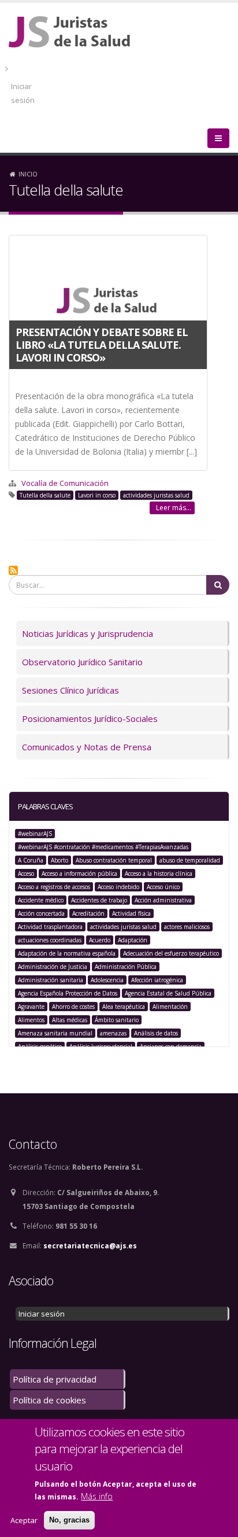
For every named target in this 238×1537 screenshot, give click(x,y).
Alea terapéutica (123, 1006)
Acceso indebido (118, 887)
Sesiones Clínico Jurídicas (70, 690)
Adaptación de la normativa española (67, 953)
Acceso (26, 873)
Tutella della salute (45, 495)
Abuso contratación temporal (114, 860)
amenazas (113, 1033)
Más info (97, 1496)
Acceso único (163, 887)
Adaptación (132, 940)
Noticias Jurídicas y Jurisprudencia (87, 633)
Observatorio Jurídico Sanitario (82, 662)
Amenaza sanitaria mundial (55, 1033)
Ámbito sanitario (117, 1020)
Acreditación (88, 913)
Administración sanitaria (50, 980)
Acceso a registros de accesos (54, 887)
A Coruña (30, 860)
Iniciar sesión (23, 93)
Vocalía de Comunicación (65, 483)
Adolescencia (107, 980)
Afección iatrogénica (157, 980)
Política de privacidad (54, 1379)
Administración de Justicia (52, 967)
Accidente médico (41, 900)
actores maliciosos (187, 927)
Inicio (28, 173)
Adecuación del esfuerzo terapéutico (171, 953)
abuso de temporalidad (189, 860)
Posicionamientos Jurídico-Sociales (90, 718)
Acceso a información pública (79, 873)
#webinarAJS (35, 834)
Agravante (31, 1006)
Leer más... (173, 508)
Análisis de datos (156, 1033)
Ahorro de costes (73, 1006)
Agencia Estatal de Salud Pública (168, 993)
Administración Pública (126, 967)
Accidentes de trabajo (99, 900)
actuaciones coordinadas (49, 940)
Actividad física (131, 913)
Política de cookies (49, 1400)
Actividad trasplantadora (50, 927)
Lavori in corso (97, 495)
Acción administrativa (163, 900)
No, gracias (69, 1520)
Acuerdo (99, 940)
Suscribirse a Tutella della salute (13, 570)
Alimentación (170, 1006)
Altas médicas (69, 1020)
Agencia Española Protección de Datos (67, 993)
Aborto (59, 860)
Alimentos (31, 1020)
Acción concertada (41, 913)
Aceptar (24, 1520)
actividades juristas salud (156, 495)
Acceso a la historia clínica (158, 873)
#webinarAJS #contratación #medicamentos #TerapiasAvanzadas (103, 847)
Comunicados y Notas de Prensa (86, 747)
